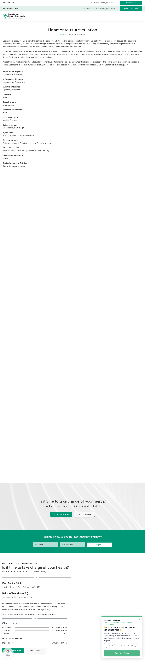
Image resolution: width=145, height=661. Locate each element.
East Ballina (13, 609)
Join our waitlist (84, 514)
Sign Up (99, 545)
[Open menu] (137, 16)
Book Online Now (61, 514)
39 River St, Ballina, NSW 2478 (17, 597)
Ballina (22, 609)
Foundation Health (10, 604)
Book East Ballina (131, 8)
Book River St (131, 3)
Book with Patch (122, 653)
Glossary (63, 34)
